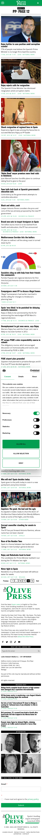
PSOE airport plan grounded (13, 358)
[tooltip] (3, 642)
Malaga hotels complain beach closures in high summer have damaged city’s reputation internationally (20, 688)
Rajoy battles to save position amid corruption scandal (20, 45)
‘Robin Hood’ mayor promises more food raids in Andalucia (20, 174)
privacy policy (33, 799)
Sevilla (22, 536)
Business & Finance (26, 216)
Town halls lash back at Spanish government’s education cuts (20, 190)
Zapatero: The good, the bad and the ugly (18, 509)
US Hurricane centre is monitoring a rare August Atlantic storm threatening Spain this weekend (21, 696)
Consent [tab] (7, 376)
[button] (39, 651)
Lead (19, 54)
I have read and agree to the (21, 799)
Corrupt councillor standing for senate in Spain (18, 526)
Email (4, 784)
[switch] (36, 420)
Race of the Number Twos (11, 541)
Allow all (21, 444)
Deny (21, 463)
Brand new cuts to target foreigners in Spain (20, 222)
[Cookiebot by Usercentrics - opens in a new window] (30, 370)
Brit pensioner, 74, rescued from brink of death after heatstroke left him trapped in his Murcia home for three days (19, 714)
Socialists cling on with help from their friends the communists (20, 274)
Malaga (22, 577)
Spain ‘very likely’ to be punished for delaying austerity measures (20, 308)
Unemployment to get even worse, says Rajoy (20, 326)
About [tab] (34, 376)
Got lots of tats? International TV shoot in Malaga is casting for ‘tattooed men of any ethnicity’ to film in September (19, 705)
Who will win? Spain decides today (15, 479)
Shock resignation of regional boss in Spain (19, 127)
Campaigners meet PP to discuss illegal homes (20, 291)
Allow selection (21, 453)
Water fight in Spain (9, 569)
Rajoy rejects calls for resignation (15, 85)
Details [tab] (21, 376)
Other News (23, 519)
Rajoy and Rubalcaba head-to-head (15, 555)
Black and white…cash (10, 205)
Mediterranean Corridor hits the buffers (18, 237)
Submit (21, 805)
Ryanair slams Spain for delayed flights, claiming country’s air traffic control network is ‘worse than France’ (18, 724)
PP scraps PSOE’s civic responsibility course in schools (20, 341)
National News (29, 54)
